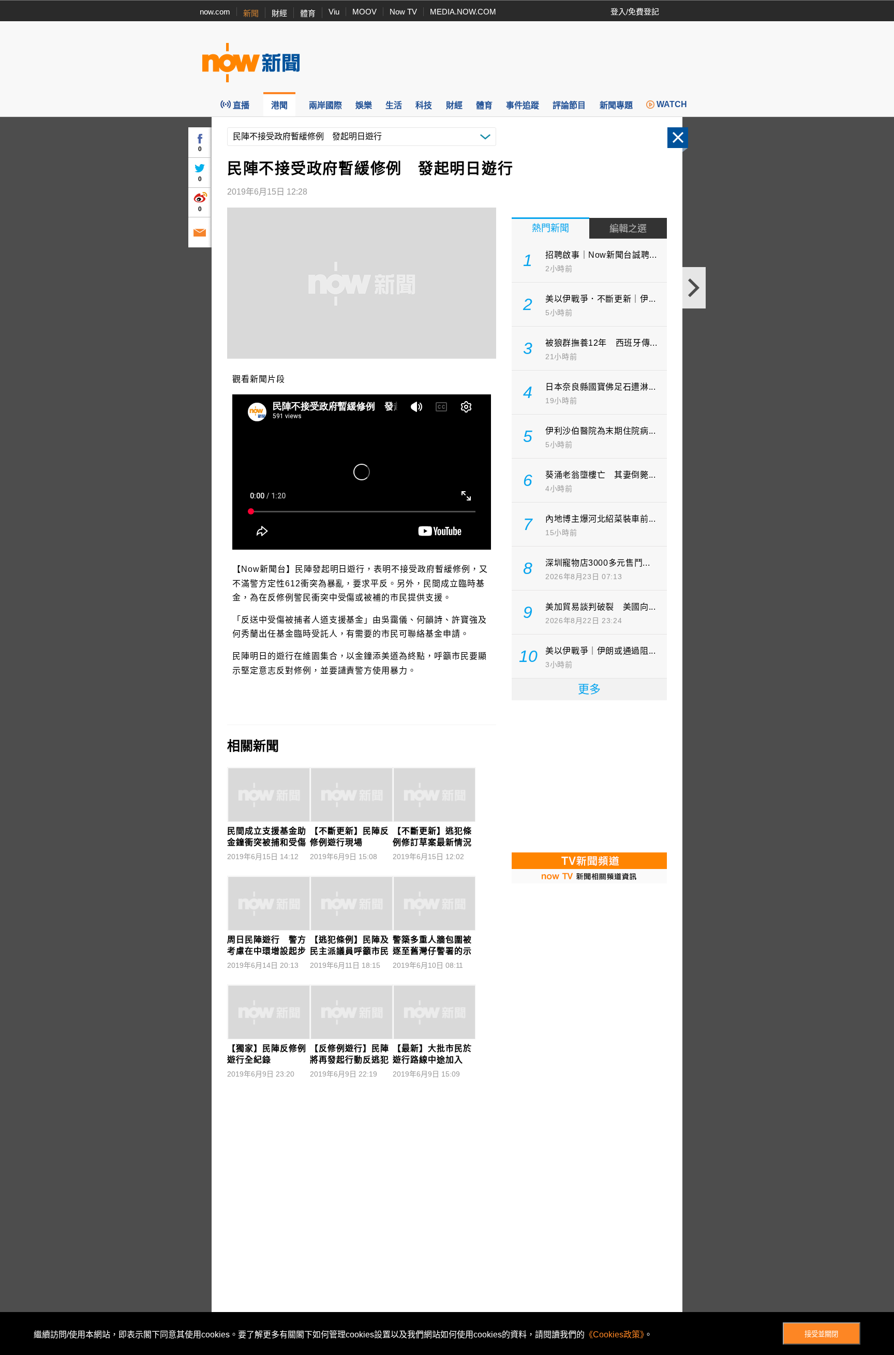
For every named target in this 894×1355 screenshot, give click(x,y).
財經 (279, 13)
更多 (589, 689)
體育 (308, 13)
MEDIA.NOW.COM (463, 11)
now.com (215, 11)
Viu (334, 11)
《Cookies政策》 (614, 1334)
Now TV (403, 11)
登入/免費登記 (634, 11)
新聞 (251, 13)
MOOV (364, 11)
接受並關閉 (821, 1334)
